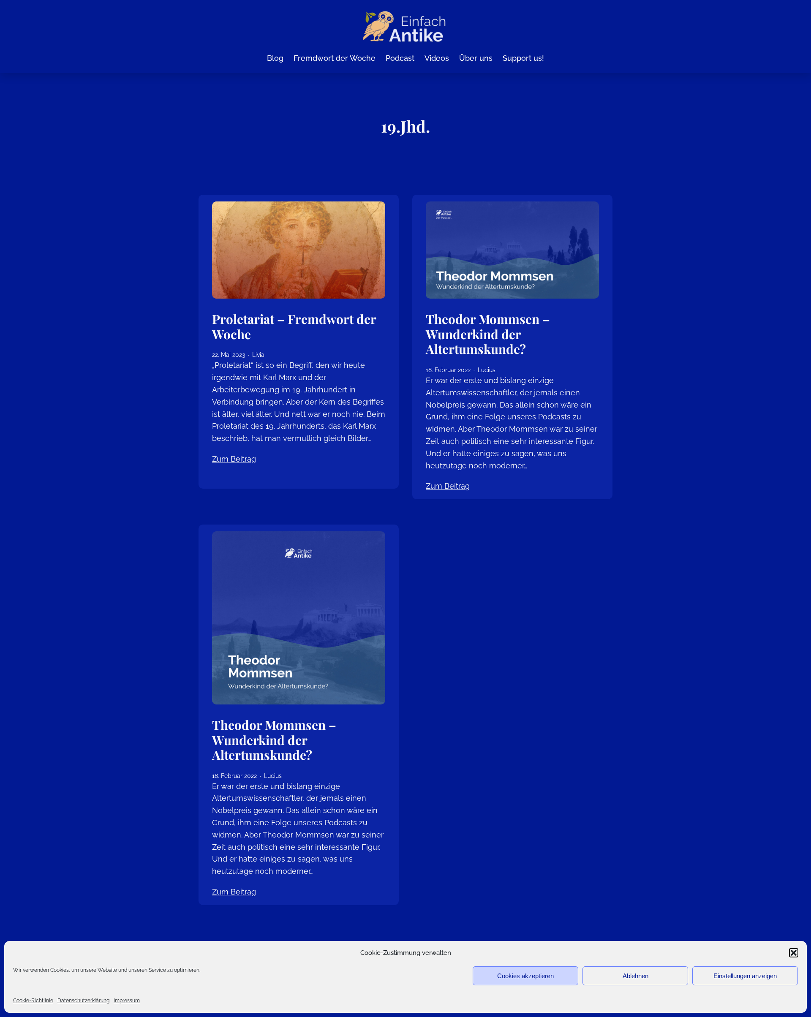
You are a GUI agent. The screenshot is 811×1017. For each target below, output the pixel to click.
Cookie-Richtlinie (33, 1000)
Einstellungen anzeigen (745, 975)
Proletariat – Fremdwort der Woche (294, 326)
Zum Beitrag (234, 458)
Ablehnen (635, 975)
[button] (793, 953)
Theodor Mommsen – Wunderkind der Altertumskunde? (488, 333)
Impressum (127, 1000)
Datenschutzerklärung (83, 1000)
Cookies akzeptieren (525, 975)
